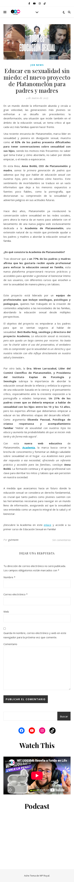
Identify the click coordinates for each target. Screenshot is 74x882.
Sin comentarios (61, 540)
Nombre (9, 577)
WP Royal (44, 875)
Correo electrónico (15, 594)
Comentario (10, 644)
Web (6, 611)
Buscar (64, 716)
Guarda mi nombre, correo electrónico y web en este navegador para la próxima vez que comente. (34, 635)
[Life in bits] (15, 12)
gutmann (13, 539)
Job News (37, 65)
